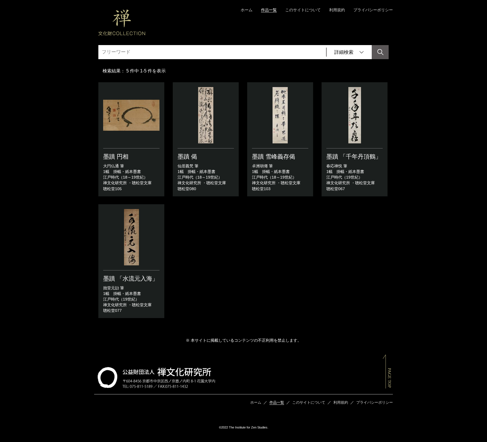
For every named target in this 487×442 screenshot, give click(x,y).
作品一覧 (269, 10)
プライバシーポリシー (373, 10)
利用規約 (337, 10)
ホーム (247, 10)
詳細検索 (343, 52)
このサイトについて (303, 10)
